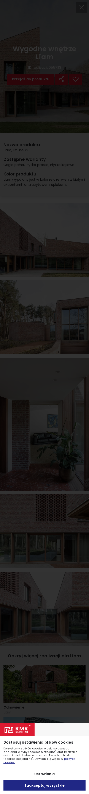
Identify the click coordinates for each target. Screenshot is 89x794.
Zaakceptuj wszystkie (44, 785)
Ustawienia (44, 773)
